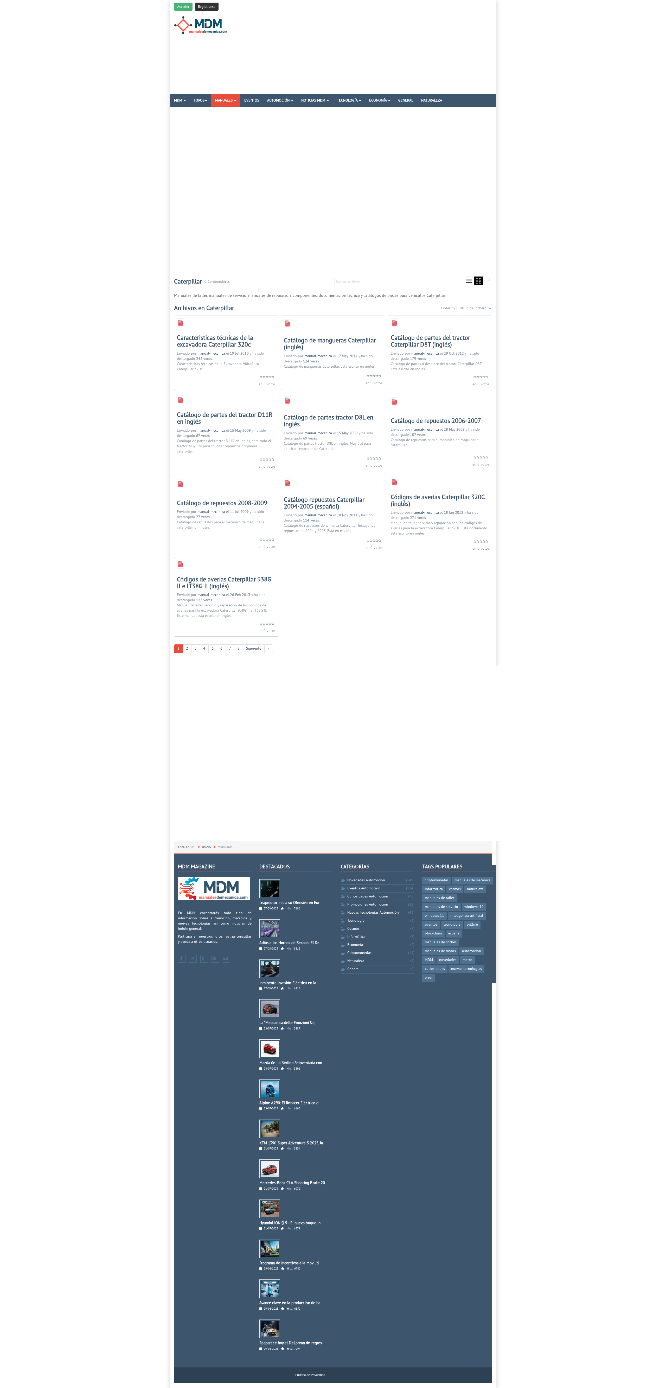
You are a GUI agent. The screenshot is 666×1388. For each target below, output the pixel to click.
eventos (431, 924)
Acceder (183, 7)
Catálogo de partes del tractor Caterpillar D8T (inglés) (430, 341)
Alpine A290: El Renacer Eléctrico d (289, 1103)
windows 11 (434, 916)
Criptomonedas (359, 953)
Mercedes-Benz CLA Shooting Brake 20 (292, 1183)
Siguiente (253, 648)
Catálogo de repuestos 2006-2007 (436, 421)
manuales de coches (441, 942)
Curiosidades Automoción (367, 896)
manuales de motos (440, 951)
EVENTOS (251, 100)
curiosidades (435, 969)
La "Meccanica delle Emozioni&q (287, 1023)
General (405, 100)
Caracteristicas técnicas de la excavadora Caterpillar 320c (215, 341)
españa (453, 933)
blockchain (433, 933)
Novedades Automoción (366, 880)
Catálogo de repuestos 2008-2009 (222, 503)
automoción (471, 951)
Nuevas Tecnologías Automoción (373, 912)
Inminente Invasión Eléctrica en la (287, 983)
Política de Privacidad (310, 1375)
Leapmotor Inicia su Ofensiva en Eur (289, 903)
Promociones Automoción (367, 904)
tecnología (452, 924)
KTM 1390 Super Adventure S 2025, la (291, 1143)
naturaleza (475, 889)
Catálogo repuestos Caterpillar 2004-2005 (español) (324, 503)
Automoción (279, 100)
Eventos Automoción (363, 888)
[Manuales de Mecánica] (202, 25)
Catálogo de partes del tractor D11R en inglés (224, 418)
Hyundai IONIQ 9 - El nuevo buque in (290, 1223)
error (429, 978)
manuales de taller (439, 898)
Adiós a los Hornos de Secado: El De (289, 943)
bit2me (472, 924)
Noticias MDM (313, 100)
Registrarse (206, 7)
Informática (356, 937)
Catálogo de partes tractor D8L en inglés (328, 421)
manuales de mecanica (472, 880)
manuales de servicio (441, 907)
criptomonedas (437, 880)
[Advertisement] (387, 52)
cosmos (455, 889)
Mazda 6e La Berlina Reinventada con (290, 1063)
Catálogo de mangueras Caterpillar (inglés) (330, 344)
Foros (199, 100)
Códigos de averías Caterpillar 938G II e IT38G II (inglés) (224, 583)
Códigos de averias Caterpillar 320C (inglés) (438, 501)
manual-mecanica (211, 353)
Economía (378, 100)
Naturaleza (431, 100)
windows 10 (474, 907)
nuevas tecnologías (466, 969)
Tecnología (347, 100)
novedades (447, 960)
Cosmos (353, 929)
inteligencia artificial (466, 916)
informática (434, 889)
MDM (178, 100)
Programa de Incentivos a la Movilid (289, 1263)
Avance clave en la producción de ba (290, 1303)
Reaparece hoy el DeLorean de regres (290, 1343)
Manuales (224, 100)
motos (467, 960)
